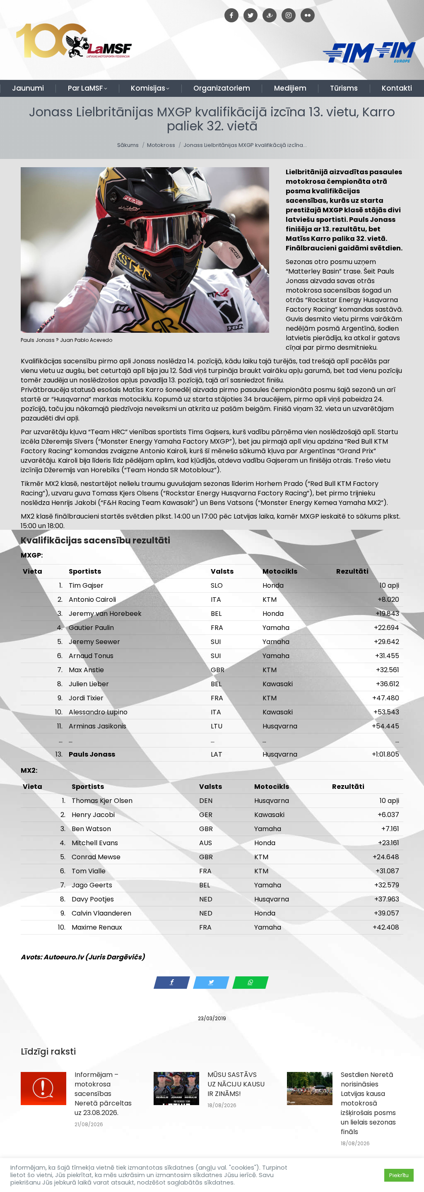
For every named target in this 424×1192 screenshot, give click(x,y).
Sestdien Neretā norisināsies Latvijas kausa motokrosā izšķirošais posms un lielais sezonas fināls (368, 1103)
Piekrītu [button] (399, 1175)
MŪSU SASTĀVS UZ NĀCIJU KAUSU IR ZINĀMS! (236, 1084)
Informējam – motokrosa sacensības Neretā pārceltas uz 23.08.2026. (103, 1094)
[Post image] (43, 1088)
